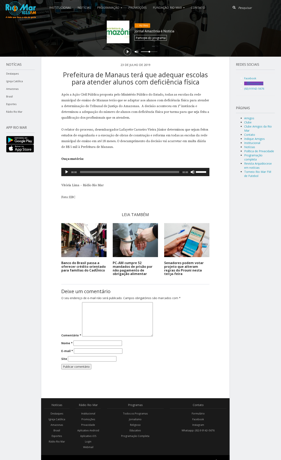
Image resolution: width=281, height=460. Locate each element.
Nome (67, 343)
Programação (108, 7)
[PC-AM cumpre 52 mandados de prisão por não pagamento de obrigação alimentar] (135, 240)
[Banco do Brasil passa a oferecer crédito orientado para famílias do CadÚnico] (84, 240)
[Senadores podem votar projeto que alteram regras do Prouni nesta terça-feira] (186, 240)
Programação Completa (135, 436)
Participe (151, 38)
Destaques (12, 73)
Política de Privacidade (259, 151)
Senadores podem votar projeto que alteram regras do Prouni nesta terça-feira (184, 268)
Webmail (88, 447)
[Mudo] (192, 172)
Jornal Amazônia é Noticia (154, 31)
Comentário (71, 335)
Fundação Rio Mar (168, 7)
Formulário (198, 413)
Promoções (137, 7)
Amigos (249, 118)
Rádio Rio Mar (14, 112)
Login (88, 441)
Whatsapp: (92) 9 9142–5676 (198, 430)
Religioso (135, 425)
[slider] (201, 171)
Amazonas (12, 89)
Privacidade (88, 425)
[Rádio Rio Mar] (20, 5)
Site (64, 359)
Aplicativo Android (88, 430)
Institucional (60, 7)
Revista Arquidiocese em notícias (258, 166)
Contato (198, 7)
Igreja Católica (14, 81)
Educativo (135, 430)
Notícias (84, 7)
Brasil (9, 96)
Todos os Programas (135, 413)
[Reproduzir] (67, 172)
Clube (248, 122)
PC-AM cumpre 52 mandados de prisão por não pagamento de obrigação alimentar (132, 268)
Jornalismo (135, 419)
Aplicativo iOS (88, 436)
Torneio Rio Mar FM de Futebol (257, 174)
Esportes (11, 104)
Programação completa (253, 157)
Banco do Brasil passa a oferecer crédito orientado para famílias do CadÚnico (83, 266)
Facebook (198, 419)
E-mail (67, 351)
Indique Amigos (254, 139)
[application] (135, 172)
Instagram (198, 425)
